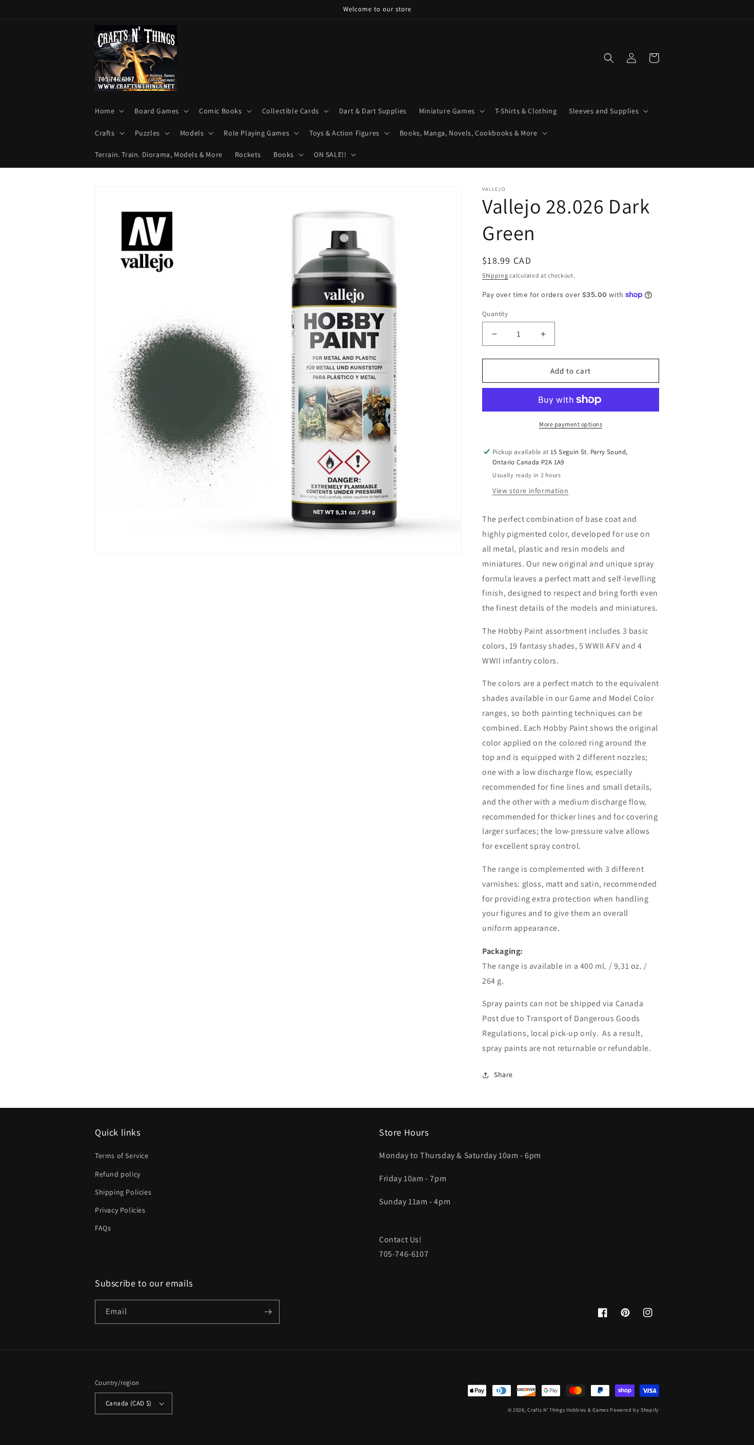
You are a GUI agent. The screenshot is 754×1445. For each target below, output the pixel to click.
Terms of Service (122, 1155)
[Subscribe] (267, 1312)
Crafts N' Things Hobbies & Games (568, 1410)
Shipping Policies (123, 1192)
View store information (530, 490)
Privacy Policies (120, 1210)
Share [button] (503, 1074)
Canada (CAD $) (129, 1403)
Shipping (495, 275)
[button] (108, 111)
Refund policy (118, 1174)
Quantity (495, 313)
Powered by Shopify (634, 1410)
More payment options (570, 424)
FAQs (103, 1228)
